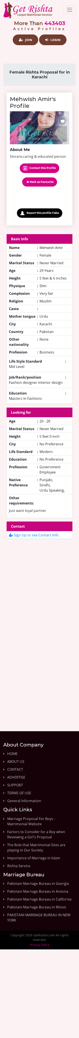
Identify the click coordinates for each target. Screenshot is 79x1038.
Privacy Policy (39, 945)
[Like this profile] (62, 121)
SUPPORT (15, 785)
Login (55, 40)
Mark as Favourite (41, 182)
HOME (12, 753)
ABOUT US (15, 761)
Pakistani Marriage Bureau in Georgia (38, 883)
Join (28, 40)
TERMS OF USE (19, 793)
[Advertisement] (39, 589)
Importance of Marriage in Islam (33, 858)
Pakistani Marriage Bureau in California (39, 899)
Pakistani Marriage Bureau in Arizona (37, 891)
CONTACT (15, 769)
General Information (24, 800)
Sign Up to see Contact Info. (36, 535)
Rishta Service (18, 865)
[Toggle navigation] (69, 9)
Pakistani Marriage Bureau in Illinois (36, 907)
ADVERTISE (16, 777)
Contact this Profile (42, 168)
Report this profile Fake (42, 212)
